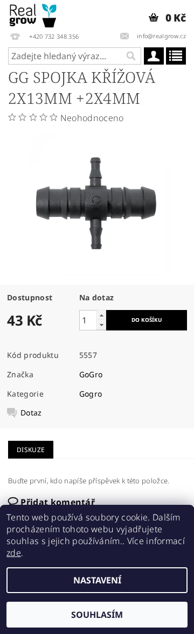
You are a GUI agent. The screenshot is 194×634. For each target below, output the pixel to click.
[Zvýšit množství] (101, 315)
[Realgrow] (33, 14)
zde (13, 553)
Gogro (90, 394)
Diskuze (31, 449)
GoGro (91, 374)
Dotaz (31, 413)
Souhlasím (97, 615)
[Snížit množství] (101, 325)
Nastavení (97, 580)
